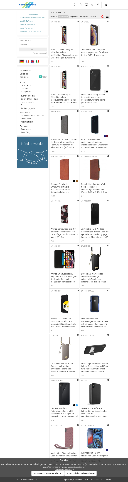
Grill (22, 105)
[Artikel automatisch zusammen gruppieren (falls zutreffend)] (101, 16)
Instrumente (25, 85)
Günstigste (83, 17)
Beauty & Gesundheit (29, 99)
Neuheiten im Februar (30, 31)
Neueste (53, 17)
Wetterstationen (26, 122)
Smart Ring (25, 132)
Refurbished (33, 77)
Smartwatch (25, 129)
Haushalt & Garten (27, 96)
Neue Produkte (25, 71)
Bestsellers (24, 74)
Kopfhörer (24, 88)
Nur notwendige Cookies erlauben (47, 473)
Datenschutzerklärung (64, 470)
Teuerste (92, 17)
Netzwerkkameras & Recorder (32, 116)
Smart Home (25, 112)
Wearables (24, 126)
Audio (22, 82)
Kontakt (107, 480)
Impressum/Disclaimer (72, 480)
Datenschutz (96, 480)
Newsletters (33, 14)
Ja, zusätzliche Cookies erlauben (80, 473)
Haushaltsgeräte (27, 102)
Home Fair (26, 28)
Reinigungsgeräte (27, 108)
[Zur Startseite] (28, 5)
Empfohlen (74, 17)
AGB (87, 480)
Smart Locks (25, 119)
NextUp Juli (26, 21)
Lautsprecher (25, 92)
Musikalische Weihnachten (32, 18)
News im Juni (27, 24)
